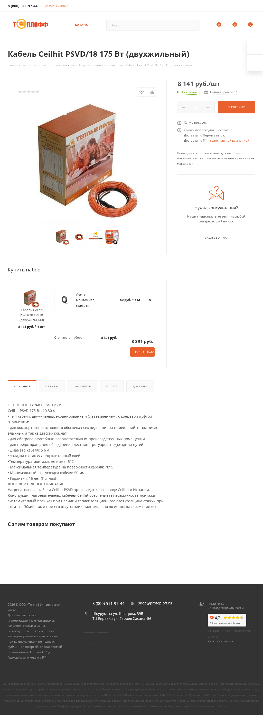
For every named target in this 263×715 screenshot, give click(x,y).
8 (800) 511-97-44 (22, 5)
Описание (22, 386)
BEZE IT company (220, 641)
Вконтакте (89, 637)
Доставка (140, 386)
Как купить (82, 386)
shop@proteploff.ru (155, 603)
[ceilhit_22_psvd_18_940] (87, 161)
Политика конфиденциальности (226, 606)
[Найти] (193, 25)
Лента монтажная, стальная (85, 300)
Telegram (102, 637)
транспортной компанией (229, 140)
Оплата (112, 386)
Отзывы (51, 386)
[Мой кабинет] (253, 7)
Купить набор (145, 352)
